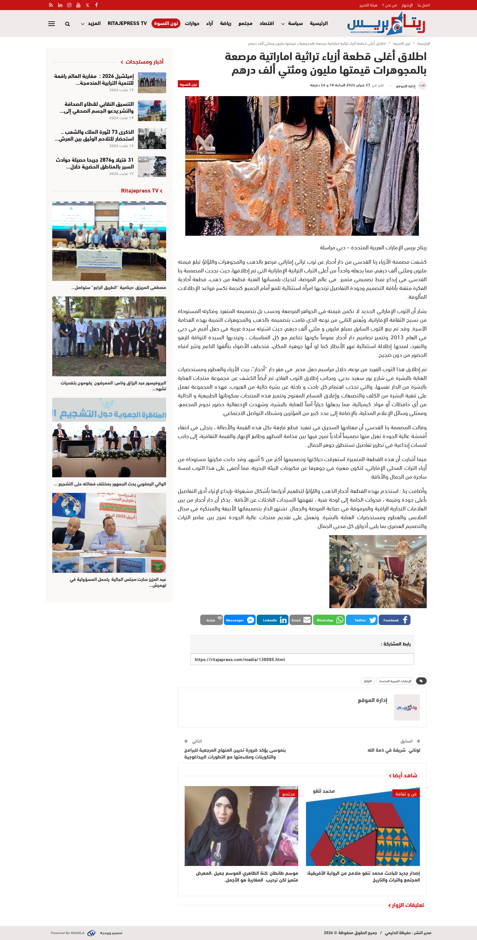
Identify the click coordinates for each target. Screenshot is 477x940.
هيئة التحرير (368, 4)
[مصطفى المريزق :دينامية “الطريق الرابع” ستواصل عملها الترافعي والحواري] (109, 241)
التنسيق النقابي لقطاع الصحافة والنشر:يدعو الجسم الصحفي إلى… (97, 106)
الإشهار (407, 4)
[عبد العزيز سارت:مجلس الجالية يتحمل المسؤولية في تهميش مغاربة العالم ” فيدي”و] (109, 532)
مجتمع (245, 22)
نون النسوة (166, 23)
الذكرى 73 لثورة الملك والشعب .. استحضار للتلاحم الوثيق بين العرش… (94, 134)
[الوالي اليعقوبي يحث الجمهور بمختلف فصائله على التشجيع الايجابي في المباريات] (109, 437)
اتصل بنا (424, 4)
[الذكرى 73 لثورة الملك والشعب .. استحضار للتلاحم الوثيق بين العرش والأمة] (152, 138)
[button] (394, 620)
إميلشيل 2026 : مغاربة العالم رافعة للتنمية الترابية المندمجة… (94, 78)
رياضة (225, 22)
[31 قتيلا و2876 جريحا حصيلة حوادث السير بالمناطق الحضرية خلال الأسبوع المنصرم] (152, 166)
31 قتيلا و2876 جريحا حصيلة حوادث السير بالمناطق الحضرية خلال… (95, 162)
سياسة (295, 22)
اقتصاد (267, 22)
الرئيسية (319, 22)
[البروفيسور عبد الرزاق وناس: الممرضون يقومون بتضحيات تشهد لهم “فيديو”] (109, 336)
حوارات (192, 22)
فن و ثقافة (406, 793)
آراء (209, 22)
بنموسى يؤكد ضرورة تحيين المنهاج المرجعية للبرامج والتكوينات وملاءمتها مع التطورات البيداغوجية (235, 753)
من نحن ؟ (389, 4)
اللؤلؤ (368, 681)
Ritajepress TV (127, 22)
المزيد (94, 22)
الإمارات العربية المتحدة (395, 681)
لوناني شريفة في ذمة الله (394, 749)
